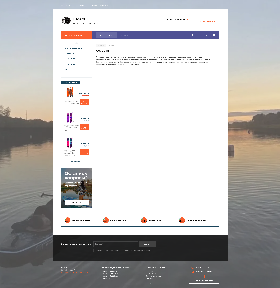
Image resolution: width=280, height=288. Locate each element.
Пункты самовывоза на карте (204, 281)
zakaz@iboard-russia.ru (205, 272)
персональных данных (142, 251)
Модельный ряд (67, 5)
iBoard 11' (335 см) (109, 271)
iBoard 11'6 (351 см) (110, 274)
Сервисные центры (153, 276)
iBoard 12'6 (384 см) (110, 276)
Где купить (81, 5)
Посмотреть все (77, 162)
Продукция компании (115, 267)
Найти (193, 35)
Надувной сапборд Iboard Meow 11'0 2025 (71, 128)
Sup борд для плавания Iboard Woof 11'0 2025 (70, 153)
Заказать (147, 244)
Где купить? (84, 103)
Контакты (104, 5)
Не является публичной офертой (75, 272)
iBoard (79, 19)
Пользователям (155, 267)
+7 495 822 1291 (176, 19)
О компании (92, 5)
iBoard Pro (106, 278)
